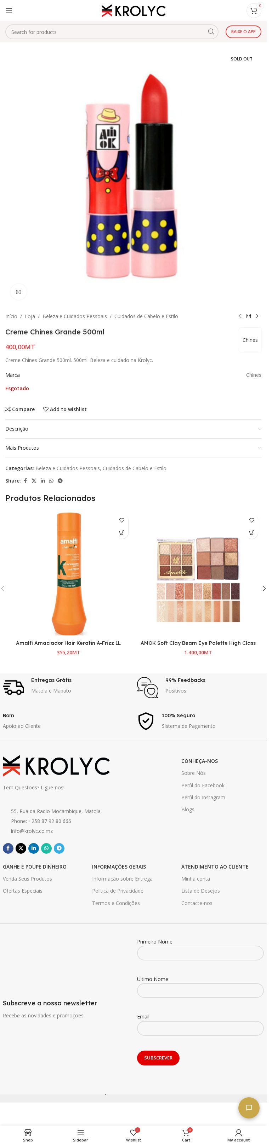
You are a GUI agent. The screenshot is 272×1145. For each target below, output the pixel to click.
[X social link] (34, 481)
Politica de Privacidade (117, 890)
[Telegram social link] (60, 481)
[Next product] (257, 316)
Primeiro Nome (154, 941)
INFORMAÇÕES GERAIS (119, 866)
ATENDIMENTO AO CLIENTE (215, 866)
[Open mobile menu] (9, 11)
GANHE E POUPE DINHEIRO (35, 866)
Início (11, 316)
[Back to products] (248, 316)
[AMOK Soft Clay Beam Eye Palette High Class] (198, 573)
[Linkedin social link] (43, 481)
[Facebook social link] (25, 481)
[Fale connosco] (249, 1107)
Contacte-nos (196, 903)
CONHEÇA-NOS (199, 761)
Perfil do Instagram (203, 797)
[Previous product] (240, 316)
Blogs (187, 809)
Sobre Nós (193, 773)
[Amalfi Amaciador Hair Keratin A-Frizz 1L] (68, 573)
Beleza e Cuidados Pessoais (74, 316)
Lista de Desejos (200, 890)
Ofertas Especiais (22, 890)
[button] (122, 532)
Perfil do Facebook (203, 785)
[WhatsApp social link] (51, 481)
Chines (250, 340)
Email (143, 1016)
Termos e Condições (116, 903)
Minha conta (195, 878)
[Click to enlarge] (19, 292)
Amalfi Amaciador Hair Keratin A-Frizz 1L (68, 643)
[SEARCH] (211, 31)
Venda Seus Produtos (27, 878)
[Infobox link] (66, 687)
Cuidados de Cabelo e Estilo (146, 316)
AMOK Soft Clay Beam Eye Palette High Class (198, 643)
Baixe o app (243, 32)
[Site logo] (133, 10)
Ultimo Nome (152, 979)
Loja (30, 316)
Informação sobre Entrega (122, 878)
